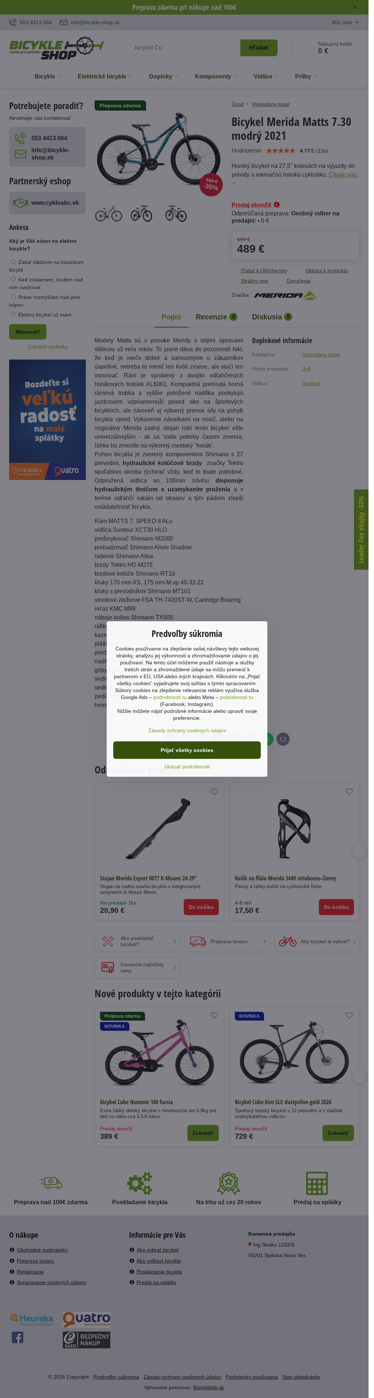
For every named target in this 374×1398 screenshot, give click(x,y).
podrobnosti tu (170, 697)
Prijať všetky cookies (187, 750)
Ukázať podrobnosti (187, 766)
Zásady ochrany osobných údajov (187, 730)
